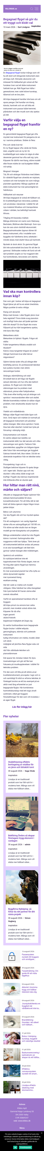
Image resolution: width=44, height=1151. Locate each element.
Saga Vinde (30, 771)
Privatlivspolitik (25, 1147)
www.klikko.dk (24, 1121)
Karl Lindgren (24, 27)
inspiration (36, 26)
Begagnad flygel (13, 73)
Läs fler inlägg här (22, 706)
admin (27, 844)
